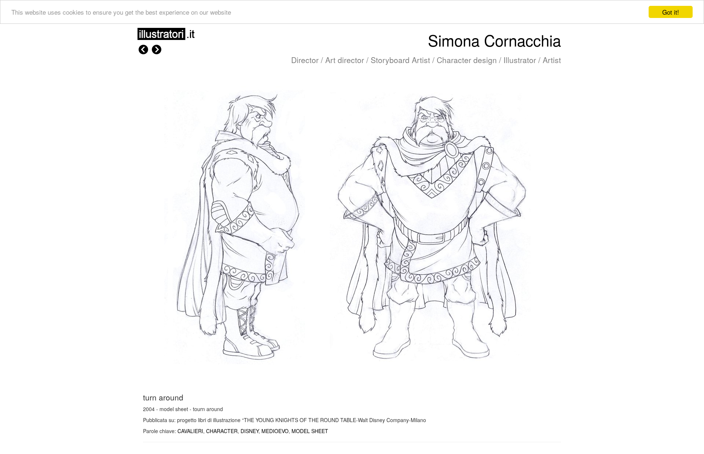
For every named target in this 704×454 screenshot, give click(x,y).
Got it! (670, 12)
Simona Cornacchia (494, 40)
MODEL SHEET (310, 431)
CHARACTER (222, 431)
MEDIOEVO (275, 431)
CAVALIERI (190, 431)
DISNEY (249, 431)
